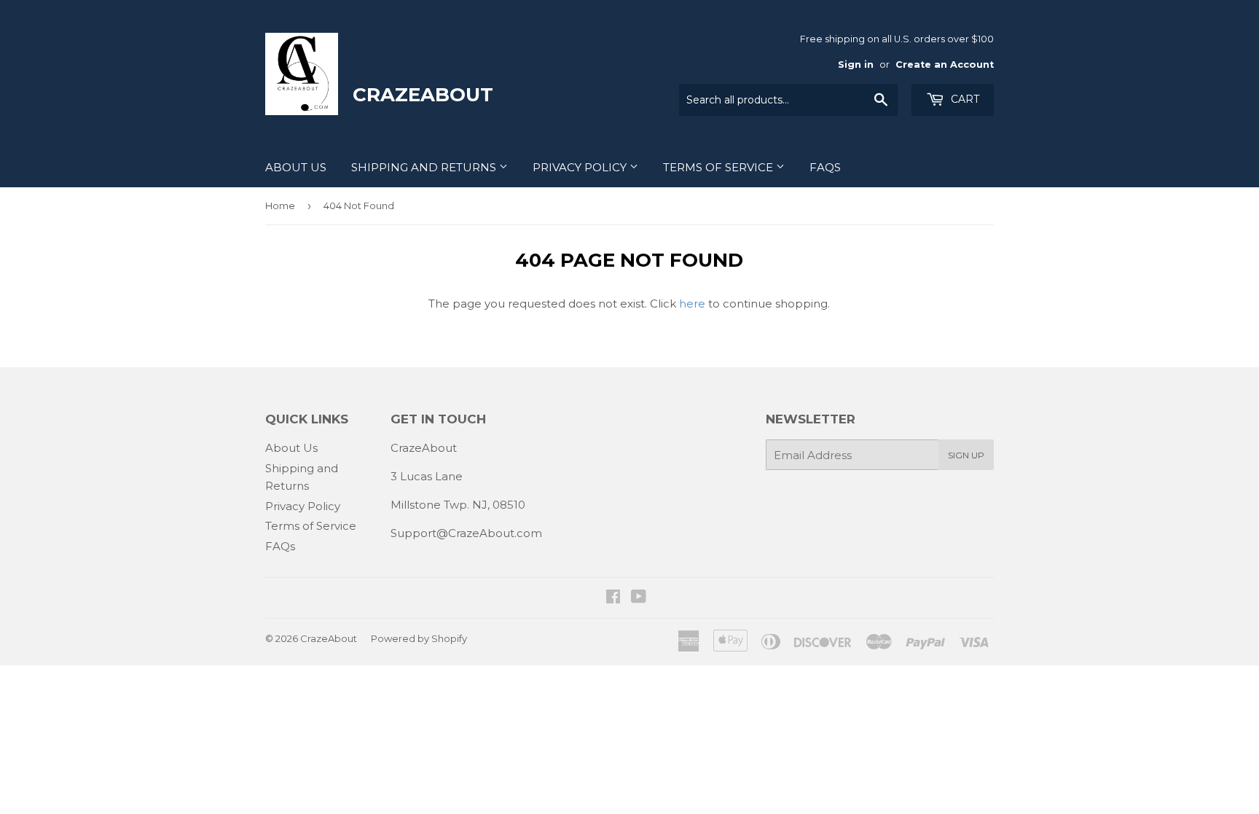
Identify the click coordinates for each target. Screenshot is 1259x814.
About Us (295, 167)
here (692, 303)
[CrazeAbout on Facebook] (613, 598)
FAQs (825, 167)
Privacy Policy (581, 167)
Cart (963, 99)
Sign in (856, 64)
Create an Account (944, 64)
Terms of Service (719, 167)
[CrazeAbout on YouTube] (638, 598)
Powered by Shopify (419, 638)
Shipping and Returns (425, 167)
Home (280, 205)
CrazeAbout (328, 638)
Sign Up (966, 455)
